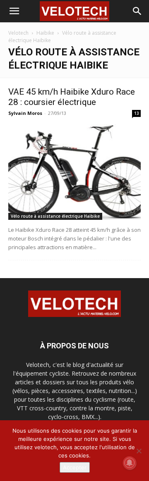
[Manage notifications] (129, 462)
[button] (14, 11)
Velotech (18, 32)
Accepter (75, 467)
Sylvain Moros (25, 113)
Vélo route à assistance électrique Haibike (55, 216)
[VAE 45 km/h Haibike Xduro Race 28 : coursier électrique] (74, 172)
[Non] (139, 451)
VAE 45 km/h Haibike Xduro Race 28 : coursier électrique (71, 97)
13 (136, 113)
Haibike (45, 32)
